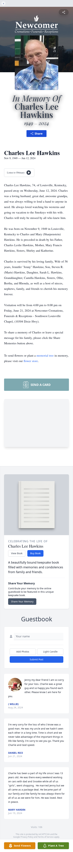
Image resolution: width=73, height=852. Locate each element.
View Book (16, 553)
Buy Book (35, 553)
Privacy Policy (27, 836)
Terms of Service (46, 836)
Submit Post (36, 659)
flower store (31, 361)
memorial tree (45, 355)
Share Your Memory (22, 601)
